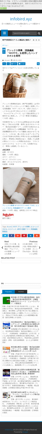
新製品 (4, 232)
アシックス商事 (24, 227)
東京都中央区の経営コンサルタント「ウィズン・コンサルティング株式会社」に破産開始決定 (25, 394)
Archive (21, 292)
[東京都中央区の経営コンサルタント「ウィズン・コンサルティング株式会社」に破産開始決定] (6, 395)
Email (22, 64)
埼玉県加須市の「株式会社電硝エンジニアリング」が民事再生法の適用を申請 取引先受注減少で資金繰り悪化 (25, 324)
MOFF (15, 227)
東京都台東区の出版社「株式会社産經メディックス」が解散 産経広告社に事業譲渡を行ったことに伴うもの (25, 349)
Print (14, 64)
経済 (19, 229)
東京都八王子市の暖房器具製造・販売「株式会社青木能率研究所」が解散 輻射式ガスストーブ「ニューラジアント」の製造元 (25, 300)
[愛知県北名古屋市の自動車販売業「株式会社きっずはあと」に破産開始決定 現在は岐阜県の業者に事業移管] (6, 372)
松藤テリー (26, 229)
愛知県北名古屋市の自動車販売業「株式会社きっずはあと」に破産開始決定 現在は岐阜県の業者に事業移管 (26, 372)
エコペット (12, 229)
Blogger (25, 432)
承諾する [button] (3, 8)
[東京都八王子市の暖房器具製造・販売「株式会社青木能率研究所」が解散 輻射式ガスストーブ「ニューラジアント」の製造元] (6, 300)
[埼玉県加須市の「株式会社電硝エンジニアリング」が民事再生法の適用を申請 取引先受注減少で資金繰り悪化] (6, 325)
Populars (8, 292)
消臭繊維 (34, 229)
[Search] (39, 33)
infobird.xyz (21, 18)
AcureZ (9, 227)
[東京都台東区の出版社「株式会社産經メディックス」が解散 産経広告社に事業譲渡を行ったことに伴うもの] (6, 350)
